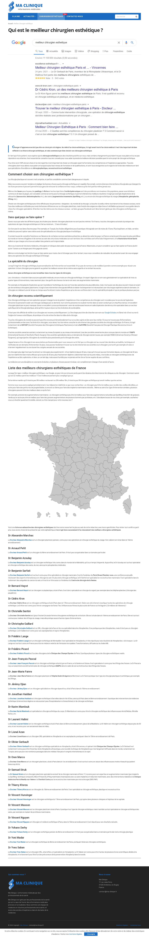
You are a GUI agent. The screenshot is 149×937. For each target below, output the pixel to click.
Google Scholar (110, 313)
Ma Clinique (24, 925)
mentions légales (75, 934)
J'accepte (91, 934)
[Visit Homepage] (25, 6)
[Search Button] (136, 16)
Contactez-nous (75, 16)
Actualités (29, 16)
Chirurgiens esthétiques (52, 15)
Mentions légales (122, 925)
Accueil (10, 23)
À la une (16, 16)
